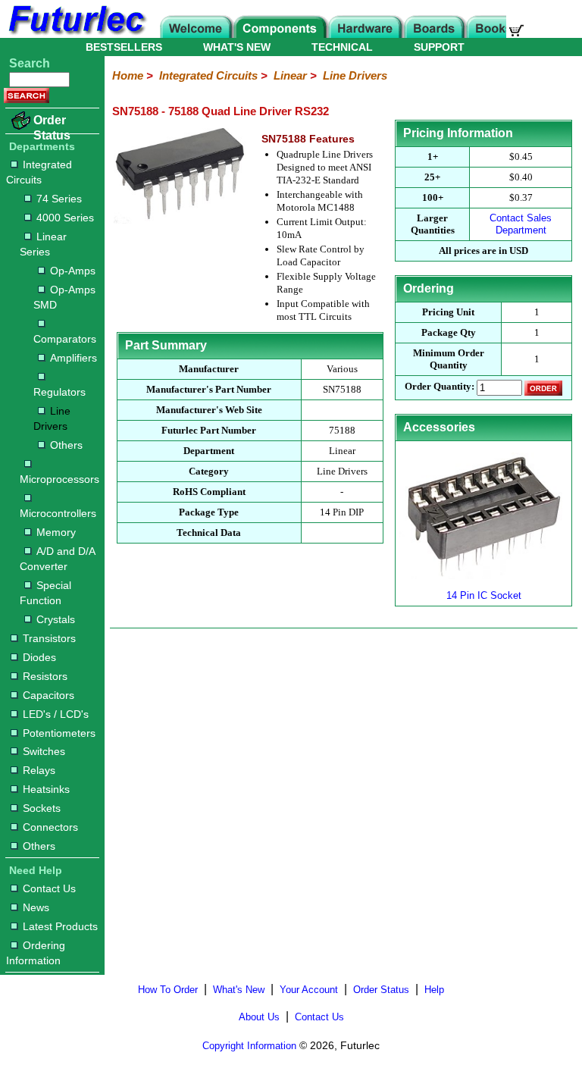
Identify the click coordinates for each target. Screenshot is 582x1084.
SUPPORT (439, 47)
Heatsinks (46, 789)
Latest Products (60, 926)
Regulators (59, 392)
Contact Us (49, 888)
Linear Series (43, 244)
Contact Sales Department (521, 224)
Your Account (309, 989)
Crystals (55, 619)
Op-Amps (72, 271)
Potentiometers (59, 733)
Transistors (49, 638)
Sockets (42, 808)
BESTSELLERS (124, 47)
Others (66, 445)
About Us (259, 1017)
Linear (290, 75)
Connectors (50, 827)
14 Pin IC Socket (483, 595)
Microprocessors (59, 479)
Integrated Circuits (39, 172)
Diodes (39, 657)
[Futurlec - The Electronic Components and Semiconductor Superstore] (76, 33)
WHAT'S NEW (237, 47)
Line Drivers (51, 418)
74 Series (59, 199)
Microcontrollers (58, 513)
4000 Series (65, 217)
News (36, 907)
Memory (56, 532)
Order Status (51, 128)
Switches (44, 751)
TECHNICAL (342, 47)
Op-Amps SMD (64, 297)
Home (127, 75)
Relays (39, 770)
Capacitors (48, 695)
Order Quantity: (439, 387)
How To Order (168, 989)
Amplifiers (73, 358)
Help (434, 989)
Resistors (45, 676)
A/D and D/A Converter (57, 558)
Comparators (64, 339)
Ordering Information (35, 953)
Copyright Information (249, 1045)
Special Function (45, 592)
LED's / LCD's (56, 714)
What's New (238, 989)
